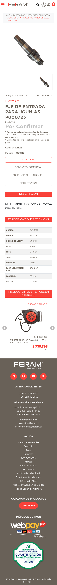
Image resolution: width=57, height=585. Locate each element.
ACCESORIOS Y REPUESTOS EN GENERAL (32, 15)
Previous (3, 327)
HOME (7, 15)
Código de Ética (28, 481)
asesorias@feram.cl (29, 423)
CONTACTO (28, 160)
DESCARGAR (28, 506)
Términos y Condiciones (28, 477)
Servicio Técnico (28, 466)
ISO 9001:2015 (28, 458)
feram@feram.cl (28, 420)
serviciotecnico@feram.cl (28, 427)
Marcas (28, 462)
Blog (28, 450)
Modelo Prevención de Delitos (28, 485)
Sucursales (28, 469)
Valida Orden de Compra (28, 489)
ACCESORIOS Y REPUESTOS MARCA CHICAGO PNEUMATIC (28, 19)
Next (51, 327)
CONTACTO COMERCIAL (28, 167)
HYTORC (12, 101)
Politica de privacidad (28, 473)
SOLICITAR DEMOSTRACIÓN (28, 175)
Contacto (28, 446)
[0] (49, 4)
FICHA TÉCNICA (29, 183)
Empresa (28, 454)
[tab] (28, 194)
